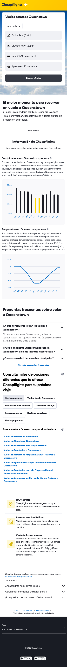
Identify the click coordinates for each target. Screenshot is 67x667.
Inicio (16, 610)
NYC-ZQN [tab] (33, 130)
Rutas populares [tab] (13, 413)
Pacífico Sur (27, 610)
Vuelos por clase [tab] (13, 398)
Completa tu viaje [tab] (45, 405)
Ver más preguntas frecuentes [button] (33, 365)
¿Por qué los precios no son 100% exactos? (28, 597)
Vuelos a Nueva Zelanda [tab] (17, 405)
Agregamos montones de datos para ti (26, 591)
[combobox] (14, 26)
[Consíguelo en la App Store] (40, 659)
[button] (33, 35)
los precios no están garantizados (18, 576)
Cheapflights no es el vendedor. (22, 585)
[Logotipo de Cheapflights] (12, 4)
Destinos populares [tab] (37, 413)
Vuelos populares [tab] (14, 420)
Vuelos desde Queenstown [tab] (41, 398)
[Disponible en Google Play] (26, 659)
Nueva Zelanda (42, 610)
